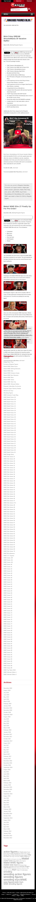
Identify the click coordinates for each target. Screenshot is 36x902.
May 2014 (6, 824)
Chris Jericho (27, 853)
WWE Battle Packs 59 (10, 448)
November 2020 (8, 688)
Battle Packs (27, 852)
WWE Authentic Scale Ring (11, 395)
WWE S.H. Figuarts (9, 555)
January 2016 (7, 785)
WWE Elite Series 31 (9, 465)
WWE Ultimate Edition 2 (10, 674)
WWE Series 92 (8, 654)
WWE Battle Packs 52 (10, 434)
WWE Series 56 (8, 593)
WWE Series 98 (8, 665)
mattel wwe (17, 335)
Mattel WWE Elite (23, 328)
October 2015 (7, 791)
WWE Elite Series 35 (9, 474)
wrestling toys (17, 339)
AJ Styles (21, 852)
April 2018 (6, 725)
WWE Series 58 (8, 597)
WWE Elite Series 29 (9, 461)
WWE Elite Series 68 (9, 547)
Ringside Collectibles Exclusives (12, 386)
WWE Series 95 (8, 661)
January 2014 (7, 833)
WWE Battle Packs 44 (10, 426)
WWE (6, 196)
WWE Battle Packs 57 (10, 443)
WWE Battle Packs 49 (10, 430)
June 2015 (6, 800)
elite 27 (18, 333)
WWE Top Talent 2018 (10, 670)
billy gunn (9, 333)
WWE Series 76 (8, 621)
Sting (27, 868)
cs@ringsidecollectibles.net (27, 892)
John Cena (23, 856)
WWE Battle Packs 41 (10, 421)
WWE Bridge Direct (9, 454)
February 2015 (7, 809)
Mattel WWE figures (13, 862)
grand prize (16, 189)
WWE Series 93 (8, 657)
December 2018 (8, 708)
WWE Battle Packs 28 (10, 397)
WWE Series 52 (8, 584)
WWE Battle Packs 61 (10, 452)
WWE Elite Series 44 (9, 494)
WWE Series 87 (8, 643)
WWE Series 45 (8, 575)
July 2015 (6, 798)
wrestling (27, 194)
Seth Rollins (8, 868)
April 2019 (6, 699)
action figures (22, 330)
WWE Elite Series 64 (9, 538)
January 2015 (7, 811)
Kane (29, 856)
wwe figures (9, 882)
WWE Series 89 (8, 648)
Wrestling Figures (8, 393)
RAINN (15, 156)
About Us (8, 894)
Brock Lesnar (20, 853)
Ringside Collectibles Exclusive (11, 866)
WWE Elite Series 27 (9, 456)
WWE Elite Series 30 (9, 463)
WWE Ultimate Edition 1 (10, 672)
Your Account (7, 1)
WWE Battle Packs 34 (10, 410)
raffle (13, 192)
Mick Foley (27, 189)
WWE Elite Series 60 (9, 529)
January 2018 (7, 732)
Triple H (18, 870)
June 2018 (6, 721)
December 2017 (8, 734)
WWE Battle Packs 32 (10, 406)
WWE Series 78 (8, 626)
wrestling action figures (22, 337)
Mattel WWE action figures (19, 861)
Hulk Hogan (12, 856)
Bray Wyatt (14, 853)
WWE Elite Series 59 (9, 527)
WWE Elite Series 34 (9, 472)
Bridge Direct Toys (8, 362)
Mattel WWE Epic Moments (11, 375)
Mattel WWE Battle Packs (11, 366)
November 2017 (8, 736)
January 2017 (7, 758)
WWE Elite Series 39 (9, 483)
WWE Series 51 (8, 582)
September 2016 (8, 767)
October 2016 (7, 765)
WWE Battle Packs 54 (10, 439)
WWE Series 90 (8, 650)
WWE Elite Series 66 (9, 542)
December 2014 (8, 813)
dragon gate (26, 187)
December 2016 (8, 760)
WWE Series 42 (8, 569)
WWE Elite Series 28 (9, 459)
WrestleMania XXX (19, 194)
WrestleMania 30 (9, 194)
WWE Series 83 (8, 637)
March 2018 (7, 727)
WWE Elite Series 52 (9, 514)
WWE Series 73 (8, 615)
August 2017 (7, 743)
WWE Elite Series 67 (9, 544)
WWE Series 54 (8, 588)
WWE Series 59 (8, 599)
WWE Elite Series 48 (9, 505)
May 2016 (6, 776)
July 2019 (6, 692)
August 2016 (7, 769)
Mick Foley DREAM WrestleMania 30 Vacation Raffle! (15, 38)
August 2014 (7, 820)
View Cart (18, 1)
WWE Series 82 (8, 635)
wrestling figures (9, 339)
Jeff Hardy (17, 856)
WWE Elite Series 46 (9, 498)
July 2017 (6, 745)
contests (19, 187)
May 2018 (6, 723)
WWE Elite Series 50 (9, 509)
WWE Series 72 (8, 613)
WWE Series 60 (8, 602)
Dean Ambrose (15, 855)
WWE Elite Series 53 (9, 516)
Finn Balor (6, 856)
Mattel (22, 189)
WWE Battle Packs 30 (10, 401)
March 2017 (7, 754)
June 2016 (6, 774)
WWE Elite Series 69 (9, 549)
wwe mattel (11, 196)
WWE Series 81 (8, 632)
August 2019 (7, 690)
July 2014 (6, 822)
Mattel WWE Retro (9, 377)
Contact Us (15, 894)
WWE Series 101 (8, 560)
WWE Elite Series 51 (9, 511)
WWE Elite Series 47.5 (10, 503)
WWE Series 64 (8, 610)
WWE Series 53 (8, 586)
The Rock (9, 870)
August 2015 (7, 796)
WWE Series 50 (8, 580)
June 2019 (6, 694)
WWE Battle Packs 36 (10, 415)
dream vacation (9, 189)
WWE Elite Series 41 (9, 487)
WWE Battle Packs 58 (10, 445)
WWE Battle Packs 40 (10, 419)
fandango (23, 333)
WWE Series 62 (8, 606)
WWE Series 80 (8, 630)
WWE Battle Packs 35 (10, 412)
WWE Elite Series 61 (9, 531)
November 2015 (8, 789)
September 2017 (8, 741)
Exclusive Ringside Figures (11, 364)
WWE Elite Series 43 (9, 492)
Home (3, 894)
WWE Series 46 (8, 577)
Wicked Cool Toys (8, 390)
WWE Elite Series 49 (9, 507)
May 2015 (6, 802)
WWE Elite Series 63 (9, 536)
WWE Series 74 (8, 617)
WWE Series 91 (8, 652)
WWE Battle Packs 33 (10, 408)
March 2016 (7, 780)
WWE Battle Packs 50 (10, 432)
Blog (22, 895)
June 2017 (6, 747)
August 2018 (7, 716)
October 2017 (7, 738)
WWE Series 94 (8, 659)
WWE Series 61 (8, 604)
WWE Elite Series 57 (9, 522)
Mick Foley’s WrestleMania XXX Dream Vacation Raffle (17, 154)
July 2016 (6, 771)
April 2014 (6, 826)
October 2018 (7, 712)
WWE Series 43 (8, 571)
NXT (19, 865)
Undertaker (13, 337)
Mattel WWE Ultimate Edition (11, 384)
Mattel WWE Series (9, 379)
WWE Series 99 (8, 668)
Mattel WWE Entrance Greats (11, 373)
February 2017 (7, 756)
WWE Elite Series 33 (9, 470)
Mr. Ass (23, 335)
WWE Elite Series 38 (9, 481)
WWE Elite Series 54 (9, 518)
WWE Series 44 (8, 573)
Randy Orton (23, 865)
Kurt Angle (19, 859)
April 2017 (6, 752)
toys (14, 869)
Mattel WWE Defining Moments (12, 368)
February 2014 (7, 831)
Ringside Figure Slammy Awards (12, 388)
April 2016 (6, 778)
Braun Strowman (7, 853)
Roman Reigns (25, 866)
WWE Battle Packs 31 (10, 404)
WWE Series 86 (8, 641)
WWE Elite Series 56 (9, 520)
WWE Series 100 (8, 558)
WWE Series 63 (8, 608)
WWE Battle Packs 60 (10, 450)
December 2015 (8, 787)
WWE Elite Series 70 (9, 551)
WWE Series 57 (8, 595)
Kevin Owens (7, 859)
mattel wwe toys (11, 865)
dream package (16, 55)
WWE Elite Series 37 (9, 478)
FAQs (18, 895)
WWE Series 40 (8, 564)
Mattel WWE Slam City (10, 382)
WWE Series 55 (8, 591)
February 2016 (7, 782)
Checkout (29, 1)
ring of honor (23, 192)
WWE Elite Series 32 (9, 467)
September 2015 (8, 793)
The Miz (5, 870)
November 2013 (8, 837)
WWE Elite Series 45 (9, 496)
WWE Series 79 (8, 628)
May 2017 (6, 749)
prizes (9, 192)
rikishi (27, 335)
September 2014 (8, 818)
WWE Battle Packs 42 (10, 423)
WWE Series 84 (8, 639)
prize (6, 192)
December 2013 (8, 835)
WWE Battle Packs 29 (10, 399)
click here (15, 167)
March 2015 (7, 807)
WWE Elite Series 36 (9, 476)
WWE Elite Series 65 (9, 540)
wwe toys (18, 882)
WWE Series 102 (8, 562)
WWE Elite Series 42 (9, 489)
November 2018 (8, 710)
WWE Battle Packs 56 (10, 441)
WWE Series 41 (8, 566)
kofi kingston (14, 859)
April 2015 (6, 804)
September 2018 (8, 714)
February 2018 (7, 730)
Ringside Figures (18, 45)
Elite (14, 333)
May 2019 (6, 697)
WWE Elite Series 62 (9, 533)
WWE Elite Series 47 (9, 500)
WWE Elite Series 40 (9, 485)
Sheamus (14, 868)
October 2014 (7, 815)
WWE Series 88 (8, 646)
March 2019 (7, 701)
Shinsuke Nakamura (21, 868)
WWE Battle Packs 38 (10, 417)
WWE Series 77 (8, 624)
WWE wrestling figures (13, 884)
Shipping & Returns (25, 894)
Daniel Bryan (7, 855)
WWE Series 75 (8, 619)
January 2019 (7, 705)
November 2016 (8, 763)
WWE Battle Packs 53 (10, 437)
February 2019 (7, 703)
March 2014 (7, 829)
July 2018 (6, 719)
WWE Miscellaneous (9, 553)
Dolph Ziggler (24, 855)
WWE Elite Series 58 (9, 525)
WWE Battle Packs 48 (10, 428)
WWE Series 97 (8, 663)
